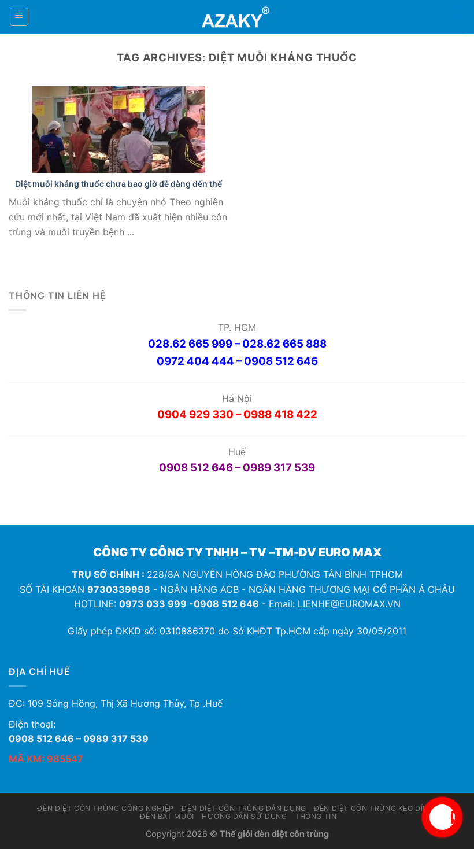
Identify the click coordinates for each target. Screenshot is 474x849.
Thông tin (316, 816)
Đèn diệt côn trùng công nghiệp (105, 808)
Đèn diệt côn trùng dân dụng (244, 808)
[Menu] (19, 17)
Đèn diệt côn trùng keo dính (374, 808)
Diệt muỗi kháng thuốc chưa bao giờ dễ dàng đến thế (118, 184)
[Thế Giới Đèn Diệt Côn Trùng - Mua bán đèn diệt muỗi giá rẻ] (237, 16)
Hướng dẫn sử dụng (244, 816)
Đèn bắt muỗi (167, 816)
